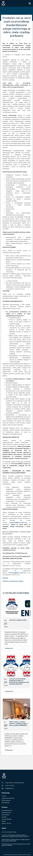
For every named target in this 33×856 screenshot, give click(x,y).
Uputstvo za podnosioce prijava (13, 581)
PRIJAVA (5, 578)
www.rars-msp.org (15, 565)
